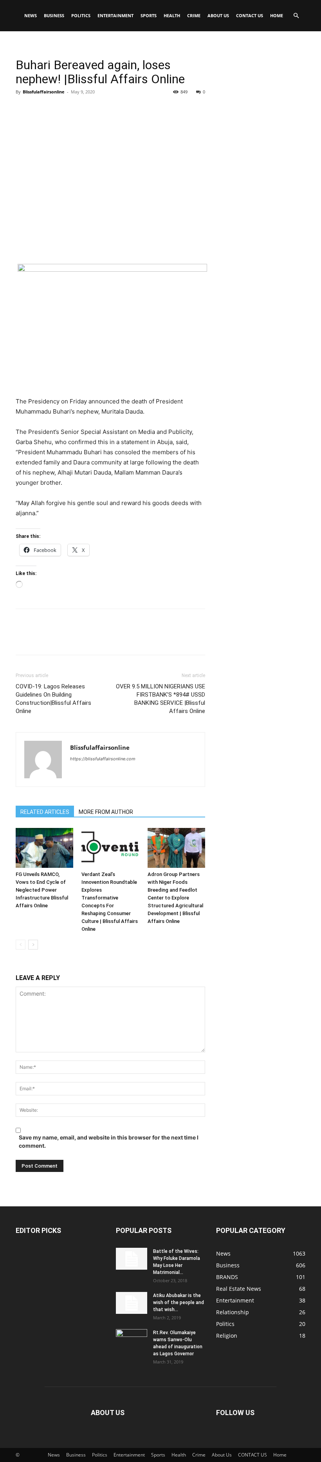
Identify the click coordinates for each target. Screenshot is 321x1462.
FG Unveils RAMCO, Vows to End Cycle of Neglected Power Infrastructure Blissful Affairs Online (42, 889)
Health (172, 15)
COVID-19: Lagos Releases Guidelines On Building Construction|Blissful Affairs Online (53, 699)
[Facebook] (23, 109)
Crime (193, 15)
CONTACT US (249, 15)
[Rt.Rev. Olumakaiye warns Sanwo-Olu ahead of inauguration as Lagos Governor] (131, 1340)
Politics (80, 15)
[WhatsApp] (77, 109)
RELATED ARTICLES (44, 812)
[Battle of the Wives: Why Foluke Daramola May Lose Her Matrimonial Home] (131, 1259)
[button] (296, 16)
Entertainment (115, 15)
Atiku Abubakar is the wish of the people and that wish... (178, 1302)
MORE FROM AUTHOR (106, 812)
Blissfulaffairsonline (44, 92)
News (30, 15)
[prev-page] (20, 945)
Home (276, 15)
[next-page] (33, 945)
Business (54, 15)
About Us (218, 15)
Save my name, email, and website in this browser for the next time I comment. (108, 1141)
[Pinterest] (59, 109)
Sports (149, 15)
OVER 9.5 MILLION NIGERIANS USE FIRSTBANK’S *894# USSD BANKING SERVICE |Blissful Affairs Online (160, 699)
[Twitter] (41, 109)
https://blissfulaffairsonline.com (102, 758)
